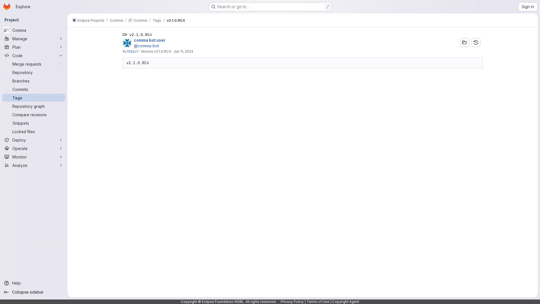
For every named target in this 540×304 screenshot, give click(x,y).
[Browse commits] (475, 42)
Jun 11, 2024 (183, 51)
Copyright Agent (345, 301)
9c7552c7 (130, 51)
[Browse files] (464, 42)
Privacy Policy (292, 301)
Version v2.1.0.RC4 (156, 51)
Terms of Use (318, 301)
